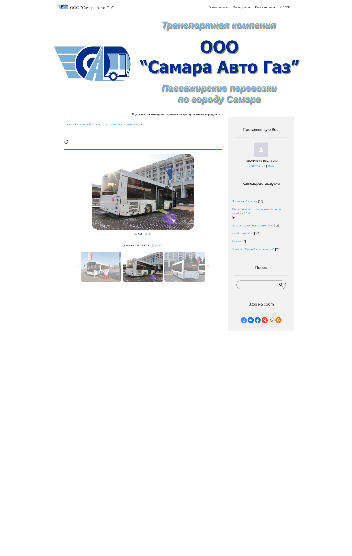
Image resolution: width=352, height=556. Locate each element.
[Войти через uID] (244, 320)
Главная (69, 125)
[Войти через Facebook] (258, 320)
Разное (237, 241)
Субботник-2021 (242, 234)
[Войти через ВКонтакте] (251, 320)
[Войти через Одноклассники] (278, 320)
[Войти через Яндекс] (265, 320)
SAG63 (159, 245)
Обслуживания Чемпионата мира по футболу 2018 (256, 211)
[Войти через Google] (271, 320)
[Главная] (63, 7)
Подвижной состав (244, 201)
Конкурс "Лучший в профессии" (253, 249)
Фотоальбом (86, 125)
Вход (271, 166)
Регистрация (256, 166)
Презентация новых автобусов (118, 125)
